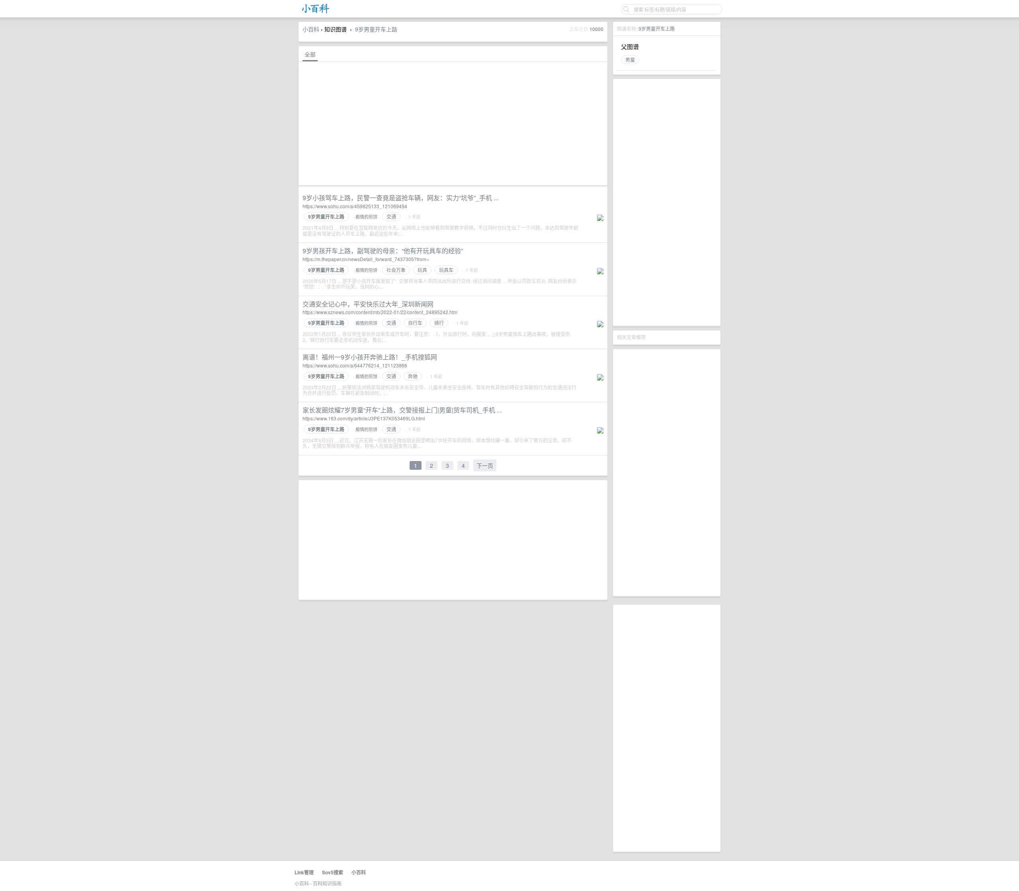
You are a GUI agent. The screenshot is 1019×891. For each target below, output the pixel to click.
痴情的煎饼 (366, 216)
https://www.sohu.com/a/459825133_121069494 (355, 206)
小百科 (311, 29)
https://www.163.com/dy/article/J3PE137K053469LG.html (364, 418)
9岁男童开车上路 (656, 28)
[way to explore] (316, 12)
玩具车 (446, 269)
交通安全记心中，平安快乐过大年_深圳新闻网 (368, 304)
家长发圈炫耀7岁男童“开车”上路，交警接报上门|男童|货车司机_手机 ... (402, 409)
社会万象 (396, 269)
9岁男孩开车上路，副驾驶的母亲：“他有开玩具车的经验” (383, 250)
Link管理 (304, 872)
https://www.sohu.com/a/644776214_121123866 (355, 365)
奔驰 (413, 376)
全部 (310, 54)
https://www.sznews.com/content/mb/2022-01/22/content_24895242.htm (380, 312)
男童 (630, 59)
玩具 (422, 269)
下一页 (484, 465)
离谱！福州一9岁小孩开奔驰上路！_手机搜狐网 (370, 356)
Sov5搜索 (332, 872)
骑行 (439, 322)
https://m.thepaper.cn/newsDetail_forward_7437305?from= (366, 259)
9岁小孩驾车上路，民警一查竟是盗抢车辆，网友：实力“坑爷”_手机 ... (400, 197)
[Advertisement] (666, 202)
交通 (391, 216)
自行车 (415, 322)
